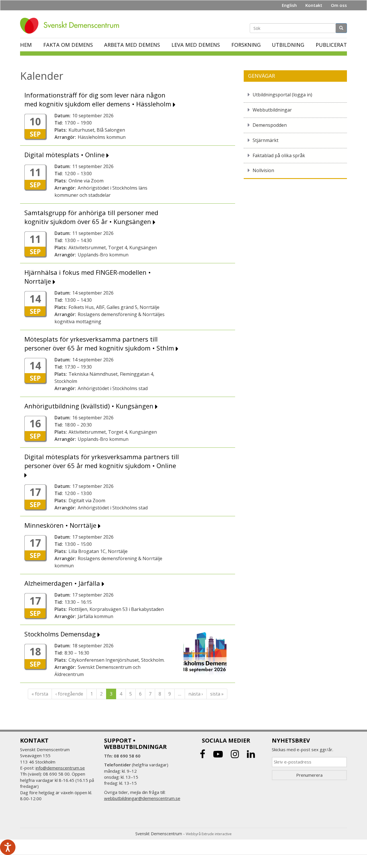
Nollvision (263, 170)
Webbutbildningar (272, 110)
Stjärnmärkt (265, 140)
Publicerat (331, 44)
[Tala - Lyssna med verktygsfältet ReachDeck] (7, 847)
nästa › (195, 694)
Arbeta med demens (132, 44)
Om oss (339, 5)
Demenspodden (270, 125)
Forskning (246, 44)
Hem (26, 44)
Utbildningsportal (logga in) (282, 94)
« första (40, 694)
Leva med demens (195, 44)
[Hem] (71, 26)
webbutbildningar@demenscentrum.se (142, 798)
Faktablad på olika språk (279, 155)
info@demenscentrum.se (60, 768)
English (289, 5)
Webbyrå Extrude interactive (209, 833)
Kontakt (313, 5)
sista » (217, 694)
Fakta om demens (68, 44)
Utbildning (288, 44)
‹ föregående (69, 694)
